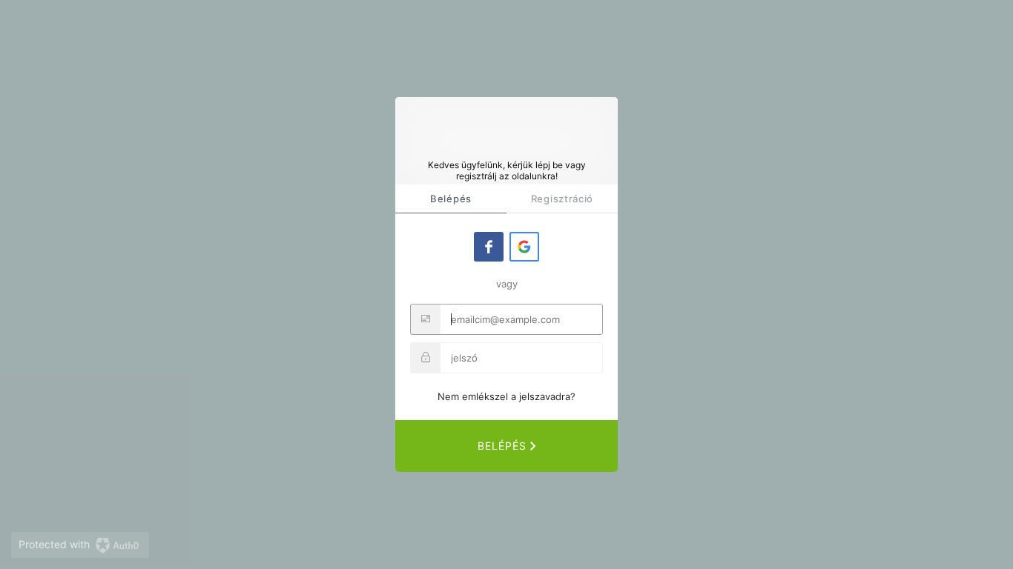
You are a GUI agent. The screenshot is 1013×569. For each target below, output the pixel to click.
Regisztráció (562, 198)
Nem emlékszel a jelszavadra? (506, 396)
